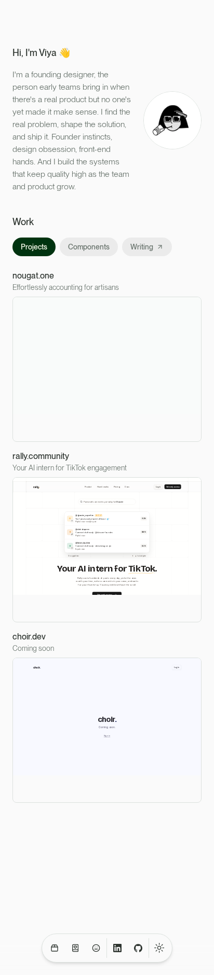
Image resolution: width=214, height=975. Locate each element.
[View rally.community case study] (107, 549)
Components (89, 247)
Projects (34, 247)
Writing (141, 247)
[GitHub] (138, 948)
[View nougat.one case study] (107, 369)
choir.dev (29, 637)
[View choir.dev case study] (107, 730)
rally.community (40, 456)
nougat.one (33, 276)
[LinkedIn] (117, 948)
